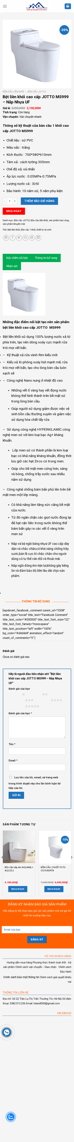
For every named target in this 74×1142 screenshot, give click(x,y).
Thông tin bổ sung (46, 258)
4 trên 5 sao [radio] (43, 700)
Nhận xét (11, 266)
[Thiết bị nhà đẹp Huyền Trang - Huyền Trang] (37, 6)
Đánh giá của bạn (19, 688)
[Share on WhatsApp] (6, 238)
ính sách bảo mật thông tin (21, 977)
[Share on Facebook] (12, 238)
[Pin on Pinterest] (32, 238)
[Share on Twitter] (19, 238)
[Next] (71, 864)
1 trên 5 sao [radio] (14, 694)
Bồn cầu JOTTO (36, 91)
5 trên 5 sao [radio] (17, 706)
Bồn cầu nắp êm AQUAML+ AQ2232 (19, 869)
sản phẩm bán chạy (59, 220)
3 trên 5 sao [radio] (17, 700)
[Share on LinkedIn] (38, 238)
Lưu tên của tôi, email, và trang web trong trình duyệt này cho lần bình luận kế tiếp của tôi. (35, 783)
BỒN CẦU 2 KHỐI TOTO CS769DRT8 (53, 869)
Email (13, 760)
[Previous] (2, 864)
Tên (12, 744)
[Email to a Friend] (25, 238)
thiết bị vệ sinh (44, 229)
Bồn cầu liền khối (13, 91)
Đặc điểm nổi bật (17, 258)
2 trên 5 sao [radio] (34, 694)
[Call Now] (6, 1032)
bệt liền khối (12, 327)
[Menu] (5, 6)
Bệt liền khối (14, 229)
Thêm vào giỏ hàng (39, 201)
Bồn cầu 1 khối (28, 229)
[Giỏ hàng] (68, 6)
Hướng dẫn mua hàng (19, 962)
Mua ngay (14, 211)
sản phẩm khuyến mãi (14, 224)
